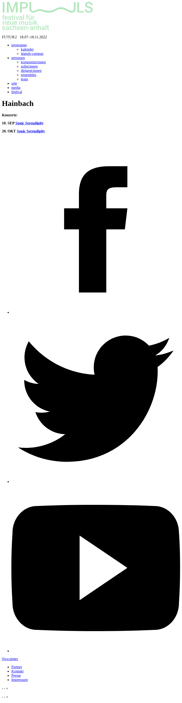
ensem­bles (28, 75)
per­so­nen (18, 58)
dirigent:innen (31, 71)
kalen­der (27, 49)
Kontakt (17, 671)
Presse (16, 675)
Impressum (19, 680)
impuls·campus (32, 54)
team (24, 79)
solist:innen (29, 66)
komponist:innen (33, 62)
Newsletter (10, 659)
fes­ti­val (16, 92)
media (15, 88)
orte (14, 83)
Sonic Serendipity (29, 123)
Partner (16, 667)
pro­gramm (19, 45)
